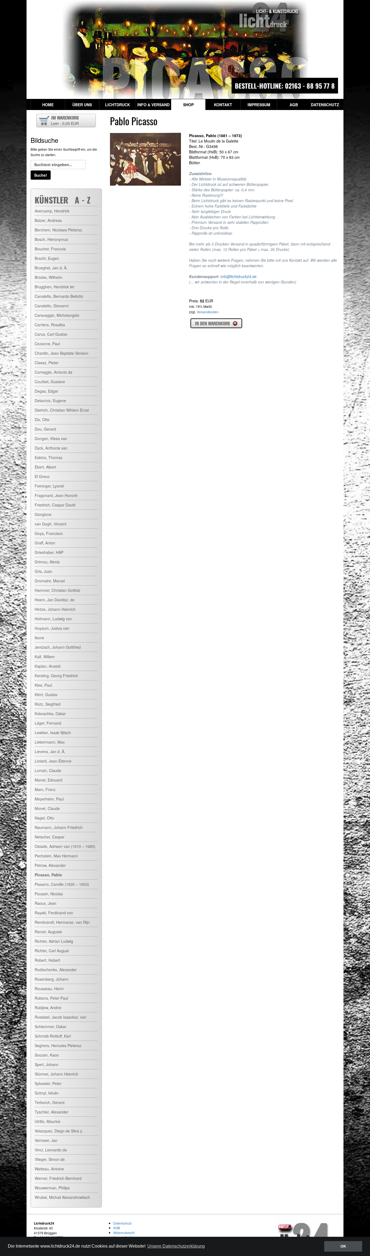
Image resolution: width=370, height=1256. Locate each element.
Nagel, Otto (44, 818)
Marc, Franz (45, 789)
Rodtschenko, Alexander (56, 969)
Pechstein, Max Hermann (56, 855)
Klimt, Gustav (46, 694)
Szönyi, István (47, 1093)
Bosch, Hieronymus (51, 239)
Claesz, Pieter (47, 362)
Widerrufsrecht (124, 1232)
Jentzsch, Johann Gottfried (58, 647)
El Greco (42, 476)
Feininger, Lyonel (49, 486)
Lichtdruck (117, 104)
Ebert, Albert (45, 467)
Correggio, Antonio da (53, 372)
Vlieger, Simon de (50, 1159)
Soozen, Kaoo (47, 1055)
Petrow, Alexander (50, 865)
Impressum (259, 104)
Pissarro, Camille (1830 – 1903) (62, 884)
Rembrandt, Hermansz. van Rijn (62, 922)
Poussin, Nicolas (49, 893)
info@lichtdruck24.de (238, 276)
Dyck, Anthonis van (51, 448)
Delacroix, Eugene (50, 400)
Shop (188, 104)
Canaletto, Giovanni (52, 305)
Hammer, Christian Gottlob (57, 590)
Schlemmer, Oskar (50, 1026)
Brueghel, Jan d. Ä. (51, 267)
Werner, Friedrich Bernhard (58, 1178)
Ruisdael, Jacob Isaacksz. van (60, 1017)
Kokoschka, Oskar (50, 713)
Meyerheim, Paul (49, 799)
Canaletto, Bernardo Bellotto (59, 296)
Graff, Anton (45, 542)
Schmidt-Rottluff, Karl (53, 1036)
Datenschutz (325, 104)
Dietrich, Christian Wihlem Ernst (62, 410)
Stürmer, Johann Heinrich (56, 1074)
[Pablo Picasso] (145, 159)
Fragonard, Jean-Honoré (56, 495)
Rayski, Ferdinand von (54, 912)
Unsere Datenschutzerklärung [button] (176, 1246)
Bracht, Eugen (47, 258)
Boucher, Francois (50, 248)
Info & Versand (153, 104)
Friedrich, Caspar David (55, 505)
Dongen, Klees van (51, 438)
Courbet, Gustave (50, 381)
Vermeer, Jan (46, 1140)
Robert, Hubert (47, 960)
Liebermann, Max (50, 742)
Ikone (39, 637)
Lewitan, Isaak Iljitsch (53, 732)
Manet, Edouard (48, 780)
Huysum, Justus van (52, 628)
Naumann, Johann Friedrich (59, 827)
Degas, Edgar (46, 391)
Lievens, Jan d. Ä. (50, 751)
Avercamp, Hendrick (52, 211)
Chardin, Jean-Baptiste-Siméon (61, 353)
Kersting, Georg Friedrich (56, 675)
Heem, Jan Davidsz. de (54, 599)
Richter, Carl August (52, 950)
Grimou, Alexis (47, 561)
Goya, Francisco (49, 533)
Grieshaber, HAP (49, 552)
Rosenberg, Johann (52, 979)
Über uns (82, 104)
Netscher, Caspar (49, 837)
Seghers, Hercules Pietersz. (58, 1045)
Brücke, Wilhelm (48, 277)
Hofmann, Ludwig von (53, 618)
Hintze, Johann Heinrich (55, 609)
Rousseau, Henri (49, 988)
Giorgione (43, 514)
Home (48, 104)
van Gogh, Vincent (50, 524)
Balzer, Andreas (48, 220)
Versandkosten (208, 311)
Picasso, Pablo (48, 874)
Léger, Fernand (48, 723)
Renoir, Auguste (48, 931)
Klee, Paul (43, 685)
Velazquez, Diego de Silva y (58, 1131)
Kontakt (223, 104)
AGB (294, 104)
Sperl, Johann (47, 1064)
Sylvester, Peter (48, 1083)
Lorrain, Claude (48, 770)
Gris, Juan (43, 571)
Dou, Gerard (45, 429)
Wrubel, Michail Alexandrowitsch (62, 1197)
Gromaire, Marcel (50, 580)
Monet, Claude (47, 808)
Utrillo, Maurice (47, 1121)
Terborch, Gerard (49, 1102)
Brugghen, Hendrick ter (54, 286)
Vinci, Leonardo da (51, 1149)
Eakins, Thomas (48, 457)
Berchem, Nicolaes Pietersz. (59, 230)
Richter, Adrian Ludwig (54, 941)
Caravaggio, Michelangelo (57, 315)
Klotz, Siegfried (47, 704)
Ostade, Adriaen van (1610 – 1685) (65, 846)
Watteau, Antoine (49, 1168)
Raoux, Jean (45, 903)
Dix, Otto (42, 419)
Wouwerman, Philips (52, 1187)
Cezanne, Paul (47, 343)
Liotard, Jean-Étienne (53, 761)
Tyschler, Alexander (51, 1112)
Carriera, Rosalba (50, 324)
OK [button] (343, 1246)
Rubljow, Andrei (48, 1007)
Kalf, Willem (45, 656)
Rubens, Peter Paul (51, 998)
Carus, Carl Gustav (51, 334)
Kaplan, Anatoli (47, 666)
